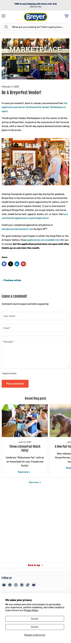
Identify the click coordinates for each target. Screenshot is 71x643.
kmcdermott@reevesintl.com (18, 228)
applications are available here (43, 239)
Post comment (15, 384)
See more (34, 482)
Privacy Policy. (31, 610)
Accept (34, 618)
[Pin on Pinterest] (23, 263)
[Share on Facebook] (4, 263)
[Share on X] (10, 263)
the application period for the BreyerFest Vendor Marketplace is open (34, 107)
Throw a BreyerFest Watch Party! (24, 448)
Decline (35, 626)
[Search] (6, 27)
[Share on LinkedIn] (17, 263)
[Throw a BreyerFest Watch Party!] (25, 420)
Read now (23, 471)
